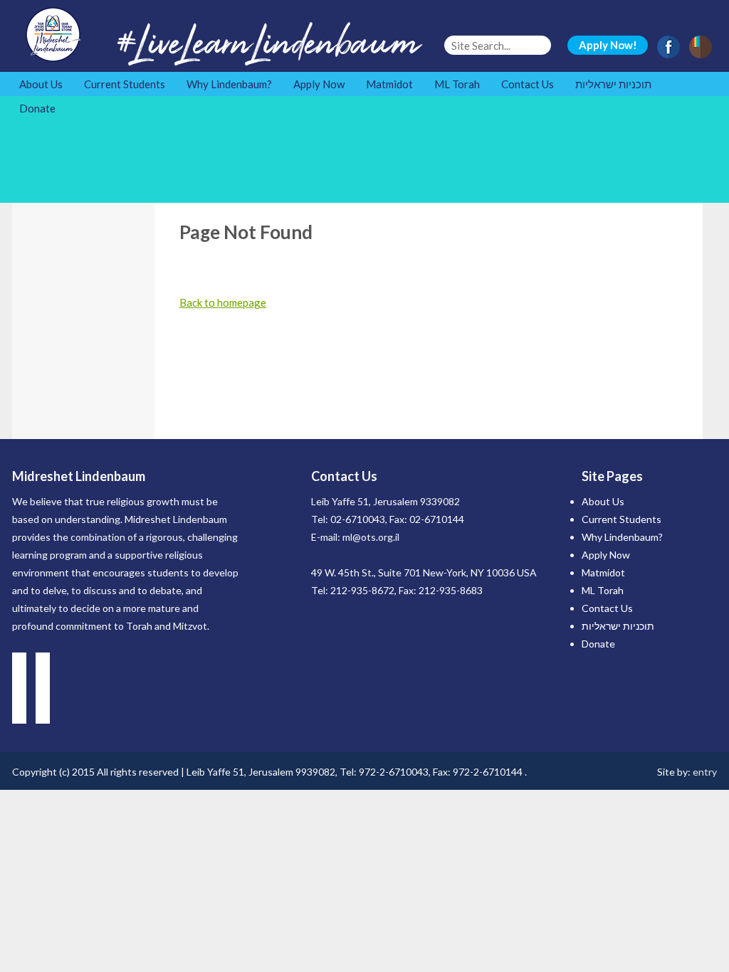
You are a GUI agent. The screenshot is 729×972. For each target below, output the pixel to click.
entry (705, 772)
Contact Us (527, 84)
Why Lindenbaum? (229, 84)
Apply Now (319, 84)
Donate (37, 108)
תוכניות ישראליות (613, 84)
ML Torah (457, 84)
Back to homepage (222, 302)
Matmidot (389, 84)
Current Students (124, 84)
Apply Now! (608, 44)
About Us (41, 84)
